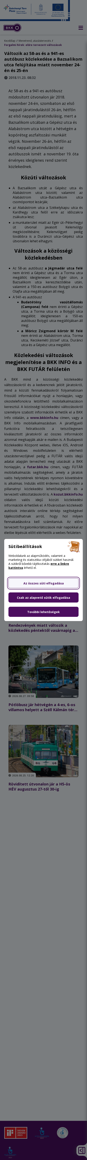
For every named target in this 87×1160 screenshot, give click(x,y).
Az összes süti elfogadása (43, 583)
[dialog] (43, 580)
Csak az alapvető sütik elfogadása (43, 598)
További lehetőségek (43, 612)
